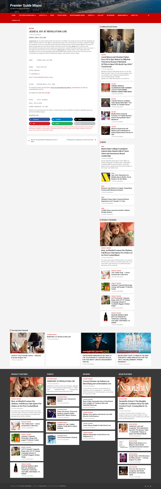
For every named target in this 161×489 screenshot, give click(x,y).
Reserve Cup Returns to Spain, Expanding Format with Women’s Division (116, 189)
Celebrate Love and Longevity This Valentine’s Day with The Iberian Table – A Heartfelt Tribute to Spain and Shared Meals (138, 430)
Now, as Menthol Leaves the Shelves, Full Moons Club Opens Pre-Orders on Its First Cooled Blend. (116, 252)
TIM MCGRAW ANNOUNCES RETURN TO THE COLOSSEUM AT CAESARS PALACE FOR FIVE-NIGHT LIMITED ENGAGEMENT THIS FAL (97, 359)
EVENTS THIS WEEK (16, 351)
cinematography (58, 127)
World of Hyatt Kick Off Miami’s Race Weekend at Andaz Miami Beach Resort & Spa (122, 131)
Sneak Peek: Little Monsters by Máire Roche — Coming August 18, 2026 (139, 458)
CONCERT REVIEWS (88, 379)
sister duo (88, 128)
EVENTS (90, 15)
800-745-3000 (46, 93)
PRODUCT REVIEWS (108, 220)
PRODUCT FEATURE (106, 248)
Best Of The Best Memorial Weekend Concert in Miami (44, 140)
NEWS (52, 15)
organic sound (71, 128)
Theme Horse (43, 486)
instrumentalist (89, 127)
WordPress (63, 486)
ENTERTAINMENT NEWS (77, 15)
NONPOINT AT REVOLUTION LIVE (59, 337)
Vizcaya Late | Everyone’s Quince (66, 400)
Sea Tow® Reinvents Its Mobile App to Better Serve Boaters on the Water (121, 177)
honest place (81, 127)
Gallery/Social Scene (109, 27)
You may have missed (19, 330)
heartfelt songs (73, 127)
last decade (32, 128)
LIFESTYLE (42, 15)
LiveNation (38, 128)
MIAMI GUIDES (122, 15)
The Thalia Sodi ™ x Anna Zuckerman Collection (120, 273)
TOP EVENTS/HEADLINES (26, 15)
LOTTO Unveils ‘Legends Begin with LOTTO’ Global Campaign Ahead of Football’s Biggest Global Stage (120, 302)
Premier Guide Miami (26, 5)
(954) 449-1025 (42, 77)
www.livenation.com (77, 87)
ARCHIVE (31, 28)
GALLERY (100, 15)
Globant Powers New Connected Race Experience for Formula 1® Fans (115, 200)
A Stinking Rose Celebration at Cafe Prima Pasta (80, 140)
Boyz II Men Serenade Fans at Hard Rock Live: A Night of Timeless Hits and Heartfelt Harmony (98, 403)
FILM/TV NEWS (62, 15)
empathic (65, 127)
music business (46, 128)
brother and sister (36, 127)
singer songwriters (81, 128)
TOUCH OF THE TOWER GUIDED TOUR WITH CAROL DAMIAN (67, 426)
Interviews (110, 15)
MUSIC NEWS (99, 351)
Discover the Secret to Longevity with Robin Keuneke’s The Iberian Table (137, 472)
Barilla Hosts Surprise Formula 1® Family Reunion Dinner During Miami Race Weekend (121, 116)
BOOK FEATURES (125, 374)
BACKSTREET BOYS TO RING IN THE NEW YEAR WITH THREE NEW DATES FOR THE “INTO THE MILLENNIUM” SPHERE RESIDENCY (133, 359)
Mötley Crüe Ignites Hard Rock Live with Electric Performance (97, 415)
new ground (64, 128)
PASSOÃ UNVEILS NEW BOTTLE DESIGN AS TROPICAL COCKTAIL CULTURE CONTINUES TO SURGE (120, 319)
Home (13, 15)
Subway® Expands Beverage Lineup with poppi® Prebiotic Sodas (122, 287)
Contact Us (16, 20)
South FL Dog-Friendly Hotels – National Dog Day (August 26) (26, 357)
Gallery (103, 54)
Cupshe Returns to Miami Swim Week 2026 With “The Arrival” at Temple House (121, 103)
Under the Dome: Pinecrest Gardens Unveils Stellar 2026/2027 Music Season (67, 413)
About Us (134, 15)
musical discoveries (55, 128)
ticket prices (38, 130)
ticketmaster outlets (47, 130)
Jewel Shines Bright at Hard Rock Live (97, 425)
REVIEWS (86, 374)
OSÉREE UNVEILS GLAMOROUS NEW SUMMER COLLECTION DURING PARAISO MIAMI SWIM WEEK (121, 89)
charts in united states (48, 127)
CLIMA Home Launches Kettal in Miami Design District (115, 211)
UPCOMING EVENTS (52, 334)
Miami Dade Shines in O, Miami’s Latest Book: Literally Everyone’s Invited (138, 445)
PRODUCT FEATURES (19, 374)
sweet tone (32, 130)
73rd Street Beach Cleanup (67, 437)
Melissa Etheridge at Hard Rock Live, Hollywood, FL (96, 435)
